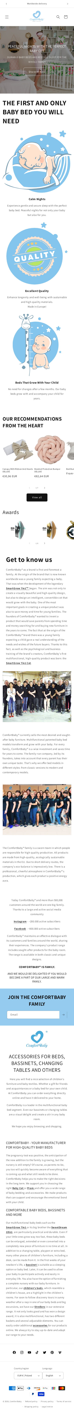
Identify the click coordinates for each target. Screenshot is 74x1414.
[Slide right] (44, 488)
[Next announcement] (67, 4)
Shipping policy (31, 1406)
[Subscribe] (63, 1015)
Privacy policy (47, 1401)
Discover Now (37, 71)
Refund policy (31, 1401)
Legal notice (47, 1406)
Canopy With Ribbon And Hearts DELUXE (18, 470)
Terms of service (64, 1401)
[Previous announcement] (6, 4)
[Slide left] (29, 488)
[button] (7, 17)
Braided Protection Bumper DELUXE (47, 470)
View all (37, 497)
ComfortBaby (16, 1401)
